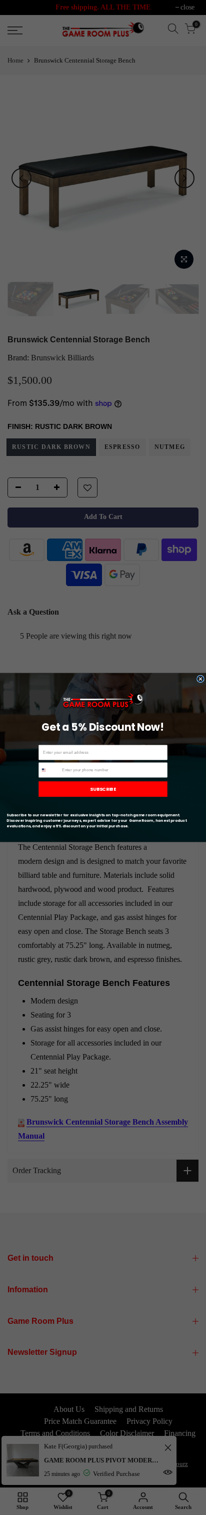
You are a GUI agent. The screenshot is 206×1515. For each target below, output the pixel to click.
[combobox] (49, 770)
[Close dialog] (200, 679)
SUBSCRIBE (103, 789)
